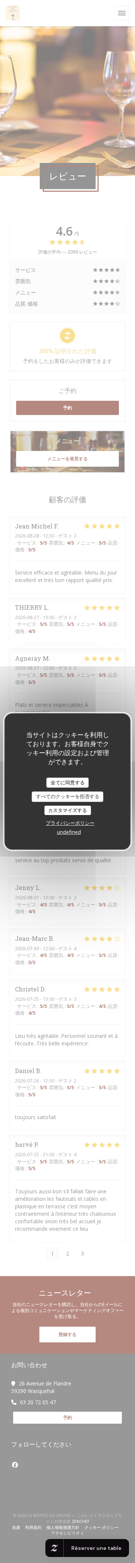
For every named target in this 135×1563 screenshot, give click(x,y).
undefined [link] (69, 832)
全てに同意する (68, 782)
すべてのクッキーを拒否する (67, 796)
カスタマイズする (67, 810)
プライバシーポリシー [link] (70, 823)
